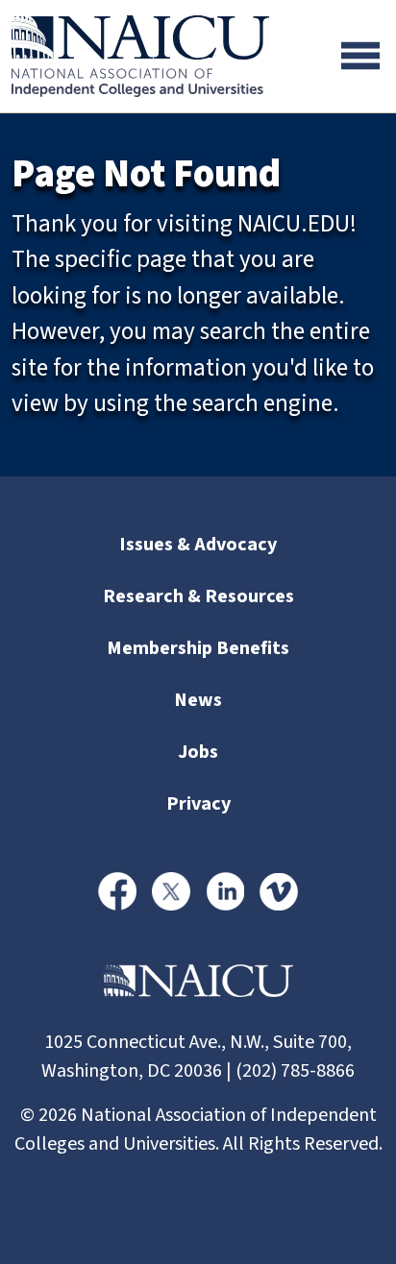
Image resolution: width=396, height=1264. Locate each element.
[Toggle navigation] (360, 56)
